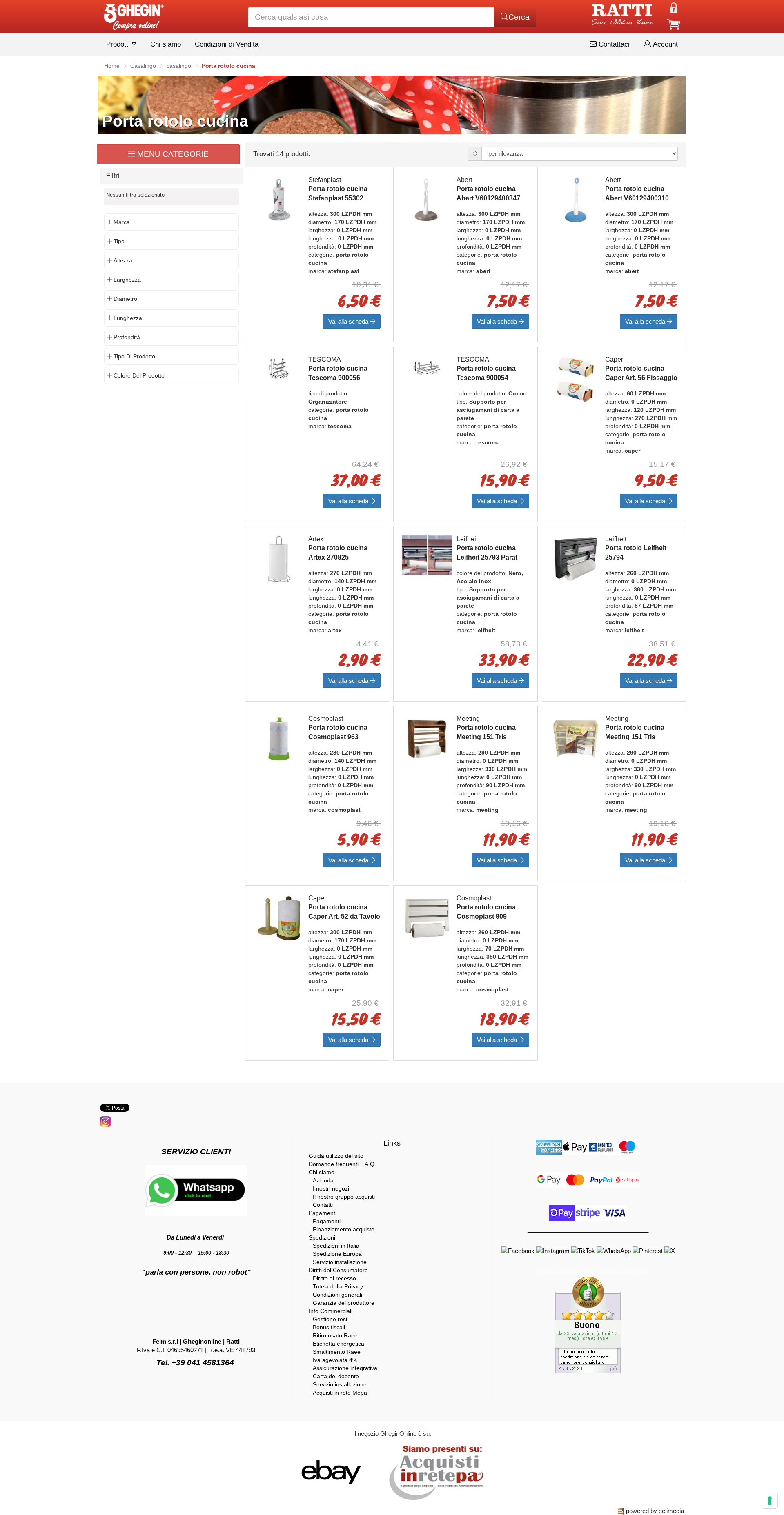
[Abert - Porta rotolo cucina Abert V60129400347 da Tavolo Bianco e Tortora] (427, 199)
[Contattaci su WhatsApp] (615, 1250)
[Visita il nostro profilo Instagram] (553, 1250)
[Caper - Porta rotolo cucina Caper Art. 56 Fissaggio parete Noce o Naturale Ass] (575, 378)
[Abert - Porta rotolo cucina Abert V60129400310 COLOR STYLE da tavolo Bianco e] (575, 199)
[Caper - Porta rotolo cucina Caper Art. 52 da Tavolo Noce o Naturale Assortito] (278, 917)
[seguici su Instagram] (105, 1120)
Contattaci (613, 44)
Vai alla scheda (349, 321)
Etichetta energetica (338, 1343)
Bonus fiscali (329, 1327)
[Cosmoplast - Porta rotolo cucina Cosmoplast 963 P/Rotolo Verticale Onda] (278, 738)
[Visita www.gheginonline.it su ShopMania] (298, 1472)
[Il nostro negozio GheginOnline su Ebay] (330, 1472)
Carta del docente (336, 1376)
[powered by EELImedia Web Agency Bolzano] (621, 1510)
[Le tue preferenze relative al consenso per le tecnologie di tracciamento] (769, 1500)
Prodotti (119, 44)
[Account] (674, 7)
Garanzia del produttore (343, 1303)
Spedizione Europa (337, 1254)
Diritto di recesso (334, 1278)
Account (664, 44)
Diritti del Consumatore (338, 1270)
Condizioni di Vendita (226, 44)
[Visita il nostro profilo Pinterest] (648, 1250)
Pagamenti (322, 1213)
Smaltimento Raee (337, 1351)
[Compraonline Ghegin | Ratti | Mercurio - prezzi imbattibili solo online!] (133, 14)
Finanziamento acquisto (343, 1229)
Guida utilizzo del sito (336, 1156)
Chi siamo (165, 44)
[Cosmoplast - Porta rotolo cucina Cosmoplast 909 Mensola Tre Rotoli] (427, 917)
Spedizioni (322, 1237)
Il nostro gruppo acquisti (344, 1196)
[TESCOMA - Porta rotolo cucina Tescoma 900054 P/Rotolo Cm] (427, 367)
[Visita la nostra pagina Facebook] (518, 1250)
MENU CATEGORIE (172, 154)
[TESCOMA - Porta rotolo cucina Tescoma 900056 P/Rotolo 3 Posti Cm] (279, 367)
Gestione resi (330, 1319)
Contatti (323, 1205)
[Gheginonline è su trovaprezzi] (380, 1472)
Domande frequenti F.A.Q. (342, 1164)
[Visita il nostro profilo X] (669, 1250)
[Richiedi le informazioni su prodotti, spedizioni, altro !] (196, 1189)
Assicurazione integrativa (345, 1368)
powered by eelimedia (655, 1510)
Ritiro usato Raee (335, 1335)
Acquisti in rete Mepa (340, 1392)
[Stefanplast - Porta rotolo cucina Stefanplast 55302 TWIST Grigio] (278, 199)
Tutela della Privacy (338, 1286)
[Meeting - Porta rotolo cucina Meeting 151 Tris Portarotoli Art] (427, 738)
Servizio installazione (340, 1262)
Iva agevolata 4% (335, 1360)
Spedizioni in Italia (336, 1245)
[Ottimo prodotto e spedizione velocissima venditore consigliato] (588, 1324)
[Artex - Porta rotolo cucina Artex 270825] (278, 558)
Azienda (323, 1180)
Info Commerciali (330, 1311)
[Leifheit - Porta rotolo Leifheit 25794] (575, 558)
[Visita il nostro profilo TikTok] (584, 1250)
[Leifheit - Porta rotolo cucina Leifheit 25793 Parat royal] (427, 554)
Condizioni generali (337, 1294)
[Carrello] (674, 23)
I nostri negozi (331, 1188)
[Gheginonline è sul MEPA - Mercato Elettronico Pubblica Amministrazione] (434, 1472)
